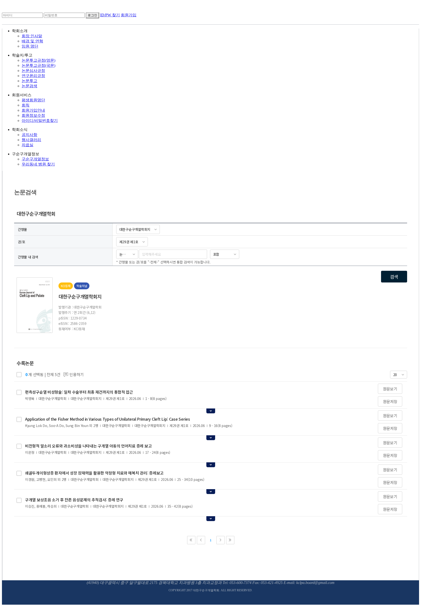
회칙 (25, 105)
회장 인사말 (32, 36)
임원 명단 (30, 46)
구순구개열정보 (35, 159)
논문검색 (29, 86)
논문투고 (29, 81)
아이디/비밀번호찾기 (40, 120)
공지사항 (29, 135)
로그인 (92, 15)
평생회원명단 (33, 100)
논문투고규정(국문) (38, 65)
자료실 (27, 145)
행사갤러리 (31, 140)
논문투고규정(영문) (38, 60)
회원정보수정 (33, 115)
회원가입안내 (33, 110)
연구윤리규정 (33, 76)
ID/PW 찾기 (110, 15)
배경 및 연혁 (32, 41)
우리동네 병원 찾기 (38, 164)
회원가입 (128, 15)
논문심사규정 (33, 70)
